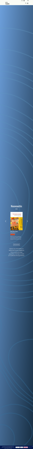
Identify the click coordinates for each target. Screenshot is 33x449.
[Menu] (27, 3)
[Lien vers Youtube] (24, 0)
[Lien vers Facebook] (21, 0)
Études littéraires (13, 234)
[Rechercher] (25, 3)
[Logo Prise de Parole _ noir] (8, 3)
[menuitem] (25, 3)
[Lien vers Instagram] (22, 0)
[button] (5, 221)
